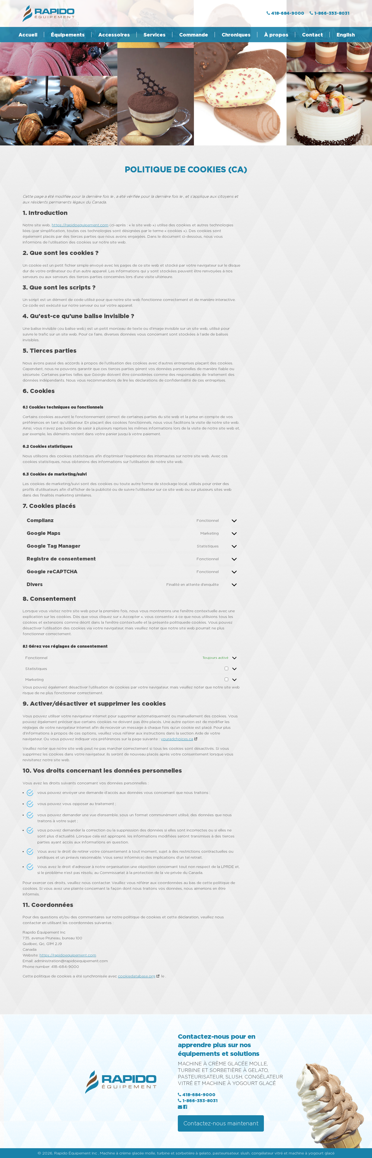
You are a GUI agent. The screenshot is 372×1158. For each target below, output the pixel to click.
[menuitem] (342, 34)
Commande (193, 34)
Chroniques (236, 34)
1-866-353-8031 (199, 1100)
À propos (276, 34)
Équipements (68, 34)
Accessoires (114, 34)
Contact (312, 34)
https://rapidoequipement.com (80, 225)
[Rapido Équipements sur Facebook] (185, 1106)
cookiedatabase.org (136, 976)
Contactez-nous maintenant (220, 1123)
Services (155, 34)
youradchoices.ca (177, 739)
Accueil (28, 34)
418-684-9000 (198, 1094)
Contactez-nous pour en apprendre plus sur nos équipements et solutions (219, 1045)
